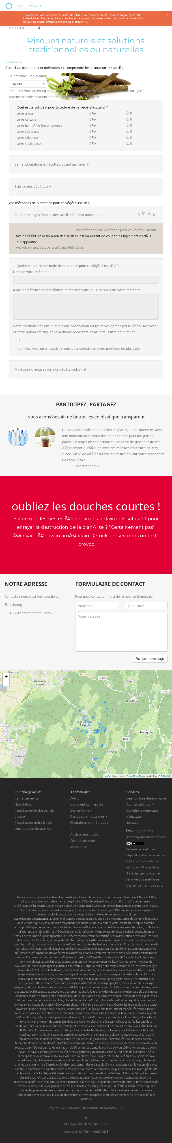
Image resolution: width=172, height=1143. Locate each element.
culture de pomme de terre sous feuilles (62, 1086)
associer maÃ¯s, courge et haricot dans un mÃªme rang (48, 944)
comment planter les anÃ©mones (40, 961)
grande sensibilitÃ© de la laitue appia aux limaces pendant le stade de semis (96, 996)
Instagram (134, 822)
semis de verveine (133, 918)
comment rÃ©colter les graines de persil (124, 1004)
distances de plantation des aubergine (86, 918)
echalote (49, 897)
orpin (49, 910)
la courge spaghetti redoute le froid (75, 974)
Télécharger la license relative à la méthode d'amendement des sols (144, 879)
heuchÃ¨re (95, 914)
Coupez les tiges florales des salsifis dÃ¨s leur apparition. (58, 215)
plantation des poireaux (99, 1077)
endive (59, 897)
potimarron (43, 914)
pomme (41, 910)
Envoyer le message (150, 659)
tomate (68, 897)
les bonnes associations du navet (121, 1060)
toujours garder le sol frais (106, 1056)
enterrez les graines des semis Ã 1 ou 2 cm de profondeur (111, 1051)
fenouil (94, 901)
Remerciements (27, 798)
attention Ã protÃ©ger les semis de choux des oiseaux (75, 1043)
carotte (124, 914)
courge (41, 905)
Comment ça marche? (86, 804)
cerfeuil (53, 901)
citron (132, 914)
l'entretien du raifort (38, 931)
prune (87, 910)
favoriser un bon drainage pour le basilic (40, 1009)
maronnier (43, 901)
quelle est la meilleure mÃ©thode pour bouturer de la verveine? (73, 923)
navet (119, 897)
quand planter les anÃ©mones (61, 948)
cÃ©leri (85, 901)
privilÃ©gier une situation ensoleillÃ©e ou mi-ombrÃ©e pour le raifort (64, 927)
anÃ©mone (21, 905)
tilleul (23, 910)
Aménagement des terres (146, 837)
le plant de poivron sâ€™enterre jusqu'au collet (127, 1047)
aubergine (72, 905)
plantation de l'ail (104, 1073)
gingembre (109, 905)
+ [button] (6, 676)
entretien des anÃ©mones (124, 953)
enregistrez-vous (50, 91)
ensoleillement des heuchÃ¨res (95, 936)
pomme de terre (141, 905)
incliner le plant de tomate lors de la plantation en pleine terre (67, 1021)
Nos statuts (23, 804)
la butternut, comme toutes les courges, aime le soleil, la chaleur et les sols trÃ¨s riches (100, 970)
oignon (114, 914)
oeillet (32, 905)
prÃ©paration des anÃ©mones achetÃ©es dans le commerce (68, 953)
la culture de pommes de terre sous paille (77, 1094)
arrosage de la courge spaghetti (60, 983)
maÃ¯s (130, 901)
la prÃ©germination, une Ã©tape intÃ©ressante (116, 1086)
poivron (71, 914)
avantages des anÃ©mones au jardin (62, 957)
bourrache (83, 914)
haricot (120, 905)
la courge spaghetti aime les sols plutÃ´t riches (127, 974)
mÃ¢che (104, 901)
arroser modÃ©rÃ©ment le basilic (134, 1009)
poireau (24, 901)
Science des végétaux (31, 186)
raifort (106, 914)
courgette (78, 910)
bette (33, 901)
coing (82, 905)
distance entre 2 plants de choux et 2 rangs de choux (75, 1039)
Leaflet (107, 776)
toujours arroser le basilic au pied (117, 1017)
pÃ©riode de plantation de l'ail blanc (121, 1069)
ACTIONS (19, 28)
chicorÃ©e (135, 897)
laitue (95, 910)
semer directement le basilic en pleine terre (101, 1013)
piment (148, 901)
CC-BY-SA (164, 776)
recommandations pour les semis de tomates (57, 1034)
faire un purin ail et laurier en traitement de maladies (60, 1026)
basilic (103, 910)
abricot (50, 905)
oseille (57, 910)
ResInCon (28, 5)
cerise (40, 897)
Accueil (10, 68)
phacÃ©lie (149, 897)
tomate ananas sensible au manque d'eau (111, 1034)
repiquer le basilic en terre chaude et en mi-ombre (44, 1013)
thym (122, 901)
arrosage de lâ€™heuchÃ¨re (66, 940)
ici (86, 21)
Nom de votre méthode (31, 272)
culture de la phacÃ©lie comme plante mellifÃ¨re (61, 1004)
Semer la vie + (81, 810)
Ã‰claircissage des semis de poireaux (60, 1077)
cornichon (30, 897)
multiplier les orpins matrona (137, 923)
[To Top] (86, 1118)
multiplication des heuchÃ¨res (133, 936)
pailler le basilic (147, 1017)
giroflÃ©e (114, 910)
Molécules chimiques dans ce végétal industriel (50, 369)
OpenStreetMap (135, 776)
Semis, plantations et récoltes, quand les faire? (50, 164)
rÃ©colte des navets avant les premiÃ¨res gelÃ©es (68, 1060)
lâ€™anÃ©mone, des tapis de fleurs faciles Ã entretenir (120, 957)
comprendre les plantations (87, 68)
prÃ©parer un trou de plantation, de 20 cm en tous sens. (63, 1047)
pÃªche (75, 901)
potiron (139, 901)
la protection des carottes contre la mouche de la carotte (59, 1069)
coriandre (65, 901)
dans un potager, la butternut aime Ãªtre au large (61, 966)
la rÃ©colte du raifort (65, 931)
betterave (135, 910)
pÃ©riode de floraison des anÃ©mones (106, 948)
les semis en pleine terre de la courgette (121, 940)
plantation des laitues (95, 987)
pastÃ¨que (79, 897)
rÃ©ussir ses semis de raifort (125, 927)
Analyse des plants (84, 834)
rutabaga (92, 897)
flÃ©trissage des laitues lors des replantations (57, 991)
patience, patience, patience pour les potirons (83, 1081)
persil (89, 905)
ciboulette (60, 914)
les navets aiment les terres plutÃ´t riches (51, 1051)
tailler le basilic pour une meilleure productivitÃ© (66, 1017)
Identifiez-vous (20, 91)
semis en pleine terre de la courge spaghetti (96, 979)
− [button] (6, 683)
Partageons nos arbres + (89, 816)
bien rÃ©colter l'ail (127, 1073)
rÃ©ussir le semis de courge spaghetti (49, 987)
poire (128, 905)
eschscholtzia (107, 897)
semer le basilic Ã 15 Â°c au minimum (89, 1009)
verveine (60, 905)
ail (52, 914)
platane (31, 910)
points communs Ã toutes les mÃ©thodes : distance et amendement (98, 1090)
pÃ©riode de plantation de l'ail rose (70, 1073)
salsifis (118, 68)
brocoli (125, 910)
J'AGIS (75, 798)
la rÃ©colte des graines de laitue (130, 987)
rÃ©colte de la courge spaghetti (100, 983)
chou (126, 897)
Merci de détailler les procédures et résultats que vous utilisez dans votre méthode (77, 290)
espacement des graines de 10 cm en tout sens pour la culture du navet (114, 1064)
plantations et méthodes (41, 68)
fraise (154, 905)
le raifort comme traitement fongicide (101, 931)
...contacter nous (86, 466)
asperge (66, 910)
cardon (114, 901)
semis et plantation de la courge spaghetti (43, 979)
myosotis (147, 910)
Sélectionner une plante (27, 76)
